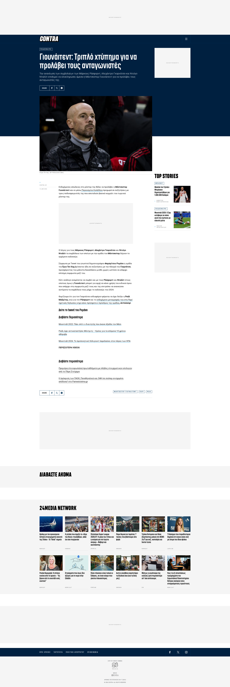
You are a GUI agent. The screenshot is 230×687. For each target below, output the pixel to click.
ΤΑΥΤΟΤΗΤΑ (58, 652)
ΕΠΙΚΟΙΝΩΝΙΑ (92, 652)
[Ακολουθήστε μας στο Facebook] (170, 652)
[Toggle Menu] (186, 39)
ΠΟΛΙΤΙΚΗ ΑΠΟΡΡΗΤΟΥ (75, 652)
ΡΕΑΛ (149, 391)
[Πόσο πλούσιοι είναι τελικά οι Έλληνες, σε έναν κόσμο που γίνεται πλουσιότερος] (102, 563)
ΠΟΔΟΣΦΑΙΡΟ (161, 209)
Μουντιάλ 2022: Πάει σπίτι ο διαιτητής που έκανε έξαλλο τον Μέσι (90, 324)
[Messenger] (62, 88)
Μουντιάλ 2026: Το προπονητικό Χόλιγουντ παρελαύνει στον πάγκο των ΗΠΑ (94, 341)
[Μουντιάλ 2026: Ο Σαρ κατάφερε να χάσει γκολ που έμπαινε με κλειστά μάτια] (182, 219)
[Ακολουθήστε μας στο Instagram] (186, 652)
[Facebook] (52, 88)
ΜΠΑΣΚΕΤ (159, 183)
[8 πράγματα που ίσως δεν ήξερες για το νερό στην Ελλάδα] (76, 563)
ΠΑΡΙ (142, 391)
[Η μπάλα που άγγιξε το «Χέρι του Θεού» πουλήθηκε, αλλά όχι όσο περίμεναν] (76, 524)
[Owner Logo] (115, 666)
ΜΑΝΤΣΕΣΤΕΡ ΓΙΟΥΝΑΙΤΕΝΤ (125, 391)
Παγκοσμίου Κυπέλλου (92, 190)
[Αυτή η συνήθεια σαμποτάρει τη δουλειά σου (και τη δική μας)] (127, 563)
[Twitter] (57, 88)
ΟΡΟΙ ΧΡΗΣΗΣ (45, 652)
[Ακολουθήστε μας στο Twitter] (178, 652)
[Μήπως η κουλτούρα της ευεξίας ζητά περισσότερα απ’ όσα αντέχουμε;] (153, 563)
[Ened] (115, 675)
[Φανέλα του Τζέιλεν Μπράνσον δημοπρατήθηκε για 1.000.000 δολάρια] (182, 194)
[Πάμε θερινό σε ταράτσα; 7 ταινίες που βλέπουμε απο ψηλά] (127, 524)
